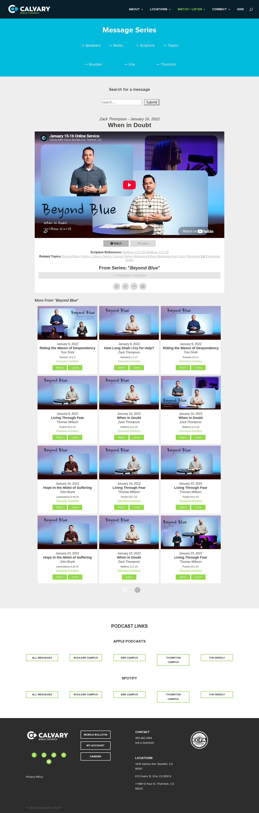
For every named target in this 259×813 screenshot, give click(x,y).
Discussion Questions (131, 275)
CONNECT (219, 9)
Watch (118, 243)
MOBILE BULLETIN (95, 734)
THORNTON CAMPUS (173, 660)
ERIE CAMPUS (129, 657)
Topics (173, 45)
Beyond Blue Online (75, 256)
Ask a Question (144, 742)
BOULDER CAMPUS (86, 657)
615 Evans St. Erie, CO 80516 (153, 776)
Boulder (95, 64)
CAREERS (95, 756)
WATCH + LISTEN (190, 9)
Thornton (168, 64)
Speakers (93, 45)
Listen (144, 243)
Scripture (147, 45)
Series (118, 45)
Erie (132, 64)
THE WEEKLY (217, 657)
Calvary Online (101, 256)
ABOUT (134, 9)
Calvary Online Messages (130, 256)
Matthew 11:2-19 (134, 252)
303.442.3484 (143, 738)
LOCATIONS (158, 9)
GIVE (240, 9)
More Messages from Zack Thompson (175, 256)
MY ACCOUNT (95, 745)
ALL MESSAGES (42, 657)
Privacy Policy (34, 777)
